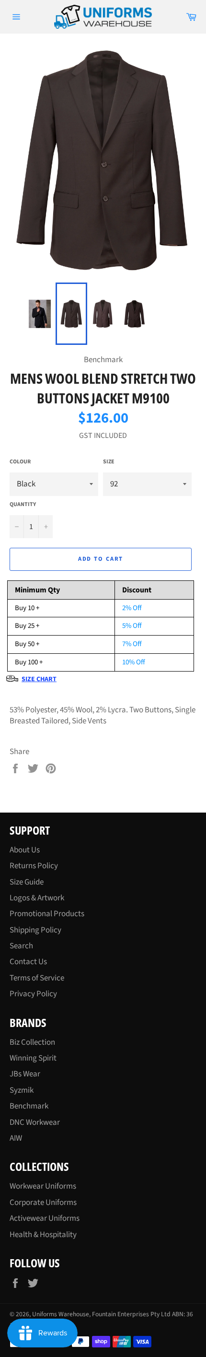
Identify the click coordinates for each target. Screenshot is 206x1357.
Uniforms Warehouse (60, 1314)
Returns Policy (34, 866)
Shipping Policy (35, 930)
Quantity (23, 504)
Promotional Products (47, 914)
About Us (25, 850)
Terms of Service (37, 978)
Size (108, 462)
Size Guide (27, 882)
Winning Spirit (33, 1058)
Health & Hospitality (43, 1234)
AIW (16, 1138)
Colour (20, 462)
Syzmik (22, 1090)
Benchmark (29, 1106)
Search (21, 946)
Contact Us (28, 962)
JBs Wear (25, 1074)
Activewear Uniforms (45, 1218)
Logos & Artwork (37, 898)
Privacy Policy (33, 994)
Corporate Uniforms (43, 1202)
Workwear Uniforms (43, 1186)
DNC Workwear (35, 1122)
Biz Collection (32, 1042)
